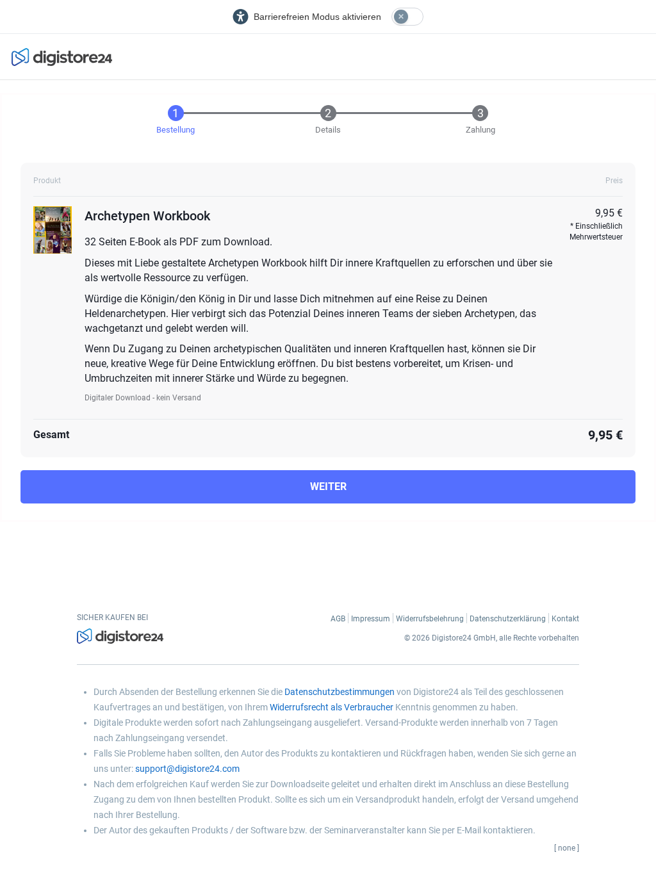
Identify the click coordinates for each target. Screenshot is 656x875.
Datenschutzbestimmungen (339, 692)
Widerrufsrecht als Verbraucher (331, 707)
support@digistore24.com (187, 769)
